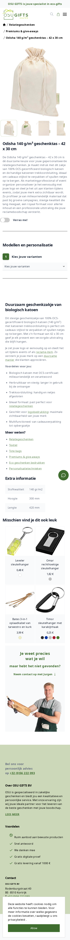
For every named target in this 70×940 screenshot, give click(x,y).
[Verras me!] (5, 220)
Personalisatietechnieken (25, 468)
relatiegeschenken (21, 406)
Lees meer (12, 814)
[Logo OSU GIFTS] (15, 14)
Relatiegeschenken (21, 439)
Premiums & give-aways (24, 457)
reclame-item (44, 352)
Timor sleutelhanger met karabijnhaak (50, 623)
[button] (65, 14)
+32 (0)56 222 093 (22, 773)
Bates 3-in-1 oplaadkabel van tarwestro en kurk (20, 623)
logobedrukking (38, 412)
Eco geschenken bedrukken (27, 462)
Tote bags (15, 451)
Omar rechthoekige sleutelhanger (50, 564)
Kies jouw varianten (18, 266)
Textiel (13, 445)
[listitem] (8, 128)
